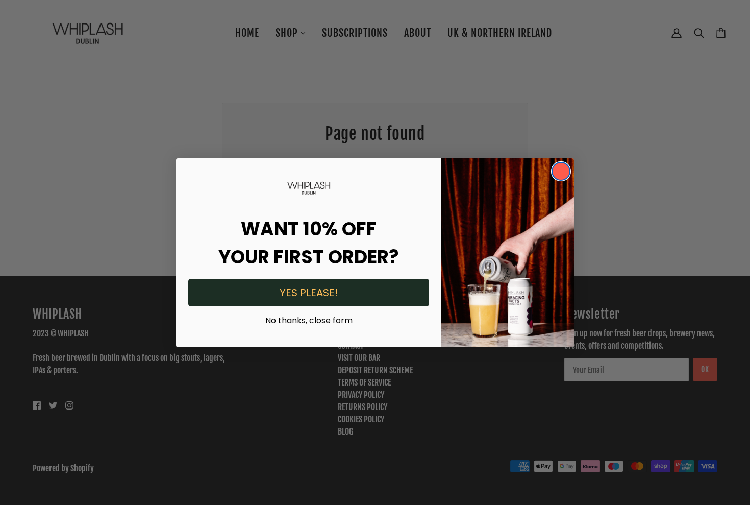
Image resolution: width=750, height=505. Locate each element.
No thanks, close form (309, 319)
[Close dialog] (561, 171)
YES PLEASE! (309, 292)
